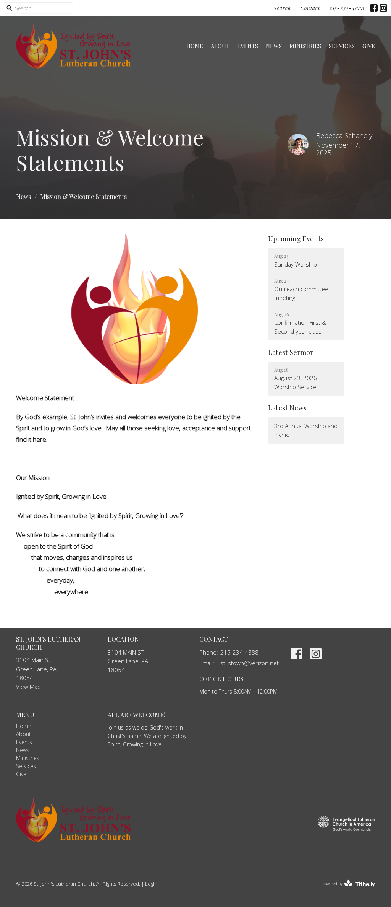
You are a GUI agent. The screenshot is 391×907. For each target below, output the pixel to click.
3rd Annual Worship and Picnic (306, 430)
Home (194, 46)
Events (247, 46)
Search (282, 8)
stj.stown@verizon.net (249, 663)
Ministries (305, 46)
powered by (345, 890)
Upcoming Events (296, 238)
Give (368, 46)
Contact (310, 8)
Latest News (287, 407)
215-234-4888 (347, 8)
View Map (28, 686)
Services (342, 46)
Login (151, 883)
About (220, 46)
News (274, 46)
